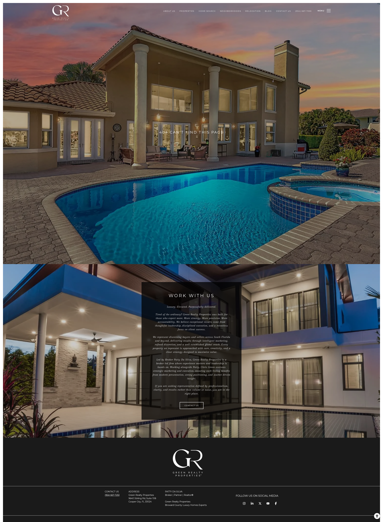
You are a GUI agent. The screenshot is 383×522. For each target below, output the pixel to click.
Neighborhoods (230, 11)
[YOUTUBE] (267, 503)
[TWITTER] (259, 503)
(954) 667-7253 (303, 11)
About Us (169, 11)
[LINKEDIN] (252, 503)
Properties (187, 11)
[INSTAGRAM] (244, 503)
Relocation (252, 11)
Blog (268, 11)
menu (321, 11)
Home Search (207, 11)
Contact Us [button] (191, 405)
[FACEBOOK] (275, 503)
